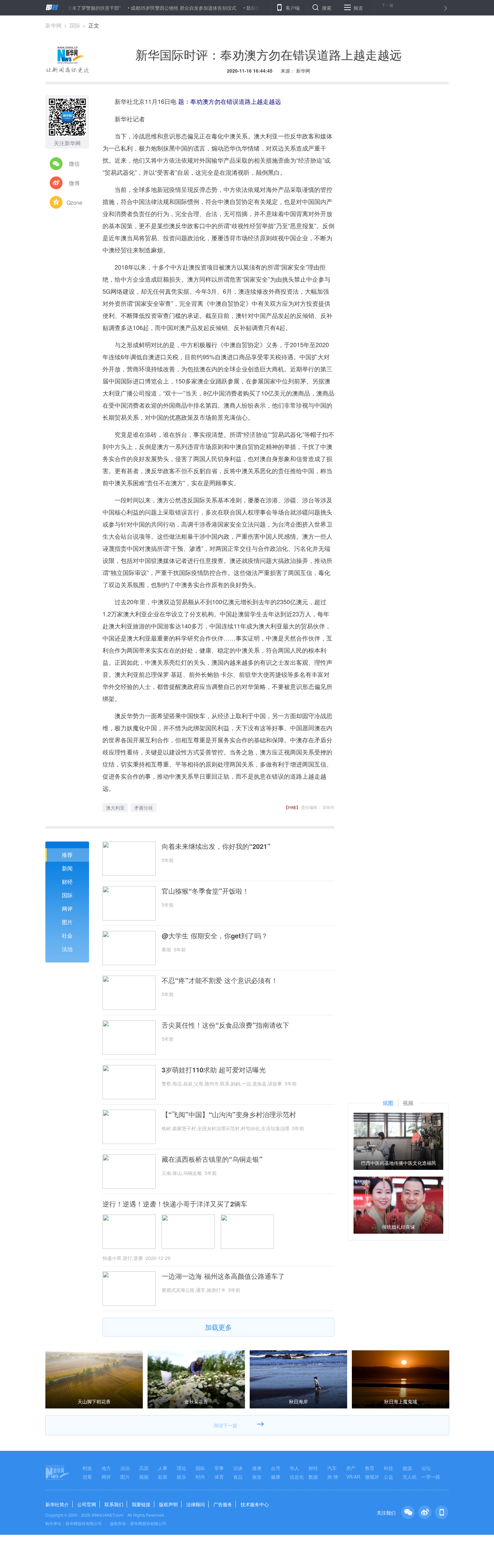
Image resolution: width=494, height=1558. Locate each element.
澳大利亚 (115, 807)
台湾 (275, 1468)
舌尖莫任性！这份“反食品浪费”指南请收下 (225, 1025)
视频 (144, 1477)
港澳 (256, 1468)
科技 (388, 1468)
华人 (294, 1468)
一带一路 (430, 1477)
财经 (67, 882)
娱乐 (181, 1477)
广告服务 (222, 1504)
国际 (75, 25)
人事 (162, 1468)
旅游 (256, 1477)
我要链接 (141, 1504)
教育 (369, 1468)
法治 (67, 949)
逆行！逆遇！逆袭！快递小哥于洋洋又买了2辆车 (174, 1203)
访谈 (238, 1468)
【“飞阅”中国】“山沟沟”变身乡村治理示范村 (229, 1114)
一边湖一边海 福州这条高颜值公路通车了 (223, 1276)
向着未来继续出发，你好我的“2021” (216, 846)
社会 (67, 935)
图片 (67, 922)
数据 (313, 1477)
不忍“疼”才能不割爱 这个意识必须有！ (220, 980)
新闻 (67, 868)
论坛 (426, 1468)
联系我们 (114, 1504)
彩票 (162, 1477)
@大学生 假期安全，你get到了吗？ (215, 935)
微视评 (372, 1477)
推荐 (67, 855)
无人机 (410, 1477)
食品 (238, 1477)
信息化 (297, 1477)
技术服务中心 (255, 1504)
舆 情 (332, 1477)
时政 (87, 1468)
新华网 (53, 25)
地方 (106, 1468)
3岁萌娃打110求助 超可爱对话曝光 (214, 1069)
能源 (407, 1468)
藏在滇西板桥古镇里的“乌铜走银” (212, 1159)
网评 (67, 908)
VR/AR (353, 1477)
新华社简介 (57, 1504)
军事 (219, 1468)
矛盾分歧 (143, 807)
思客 (87, 1477)
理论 (181, 1468)
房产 (351, 1468)
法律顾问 (195, 1504)
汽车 (332, 1468)
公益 (388, 1477)
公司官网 (86, 1504)
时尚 (200, 1477)
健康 (275, 1477)
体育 (219, 1477)
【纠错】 (292, 807)
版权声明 (168, 1504)
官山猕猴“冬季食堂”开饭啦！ (205, 891)
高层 (144, 1468)
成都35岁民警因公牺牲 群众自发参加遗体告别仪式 (149, 7)
